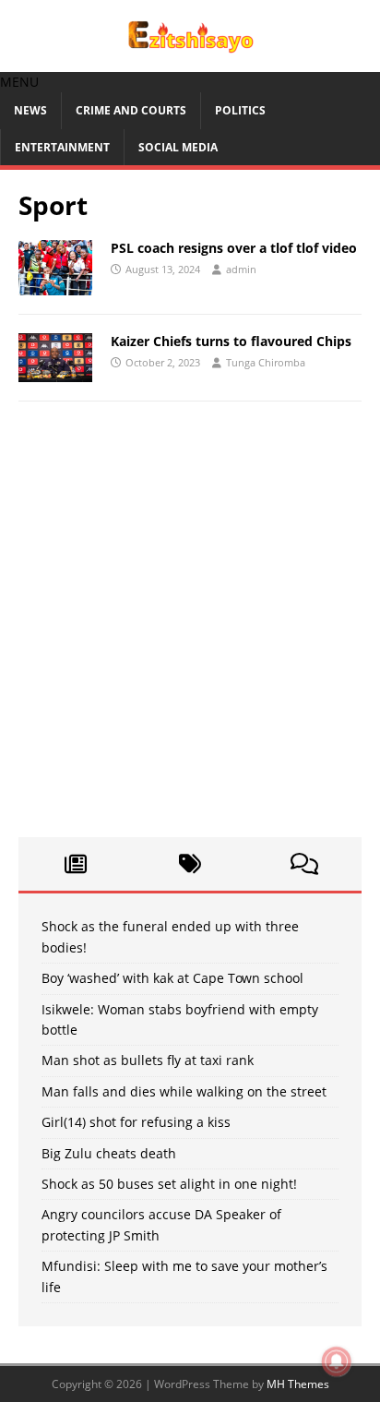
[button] (19, 81)
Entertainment (62, 147)
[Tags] (190, 864)
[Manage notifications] (336, 1361)
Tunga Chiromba (265, 362)
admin (241, 269)
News (30, 110)
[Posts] (75, 864)
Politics (240, 110)
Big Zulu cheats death (109, 1153)
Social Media (178, 147)
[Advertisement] (190, 628)
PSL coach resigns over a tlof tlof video (234, 248)
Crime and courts (131, 110)
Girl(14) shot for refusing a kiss (136, 1122)
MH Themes (298, 1384)
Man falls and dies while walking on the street (184, 1091)
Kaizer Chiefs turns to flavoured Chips (231, 341)
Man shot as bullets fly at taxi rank (148, 1060)
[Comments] (304, 864)
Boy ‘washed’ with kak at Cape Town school (172, 978)
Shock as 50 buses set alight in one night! (169, 1183)
